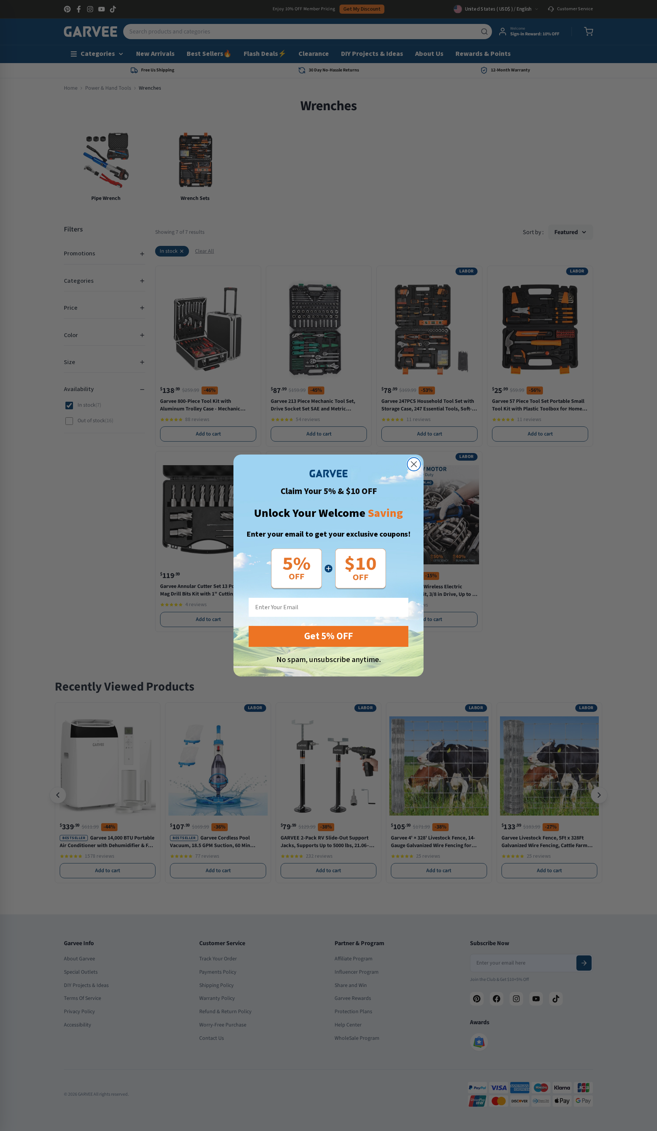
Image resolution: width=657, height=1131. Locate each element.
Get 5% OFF (328, 636)
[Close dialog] (414, 464)
